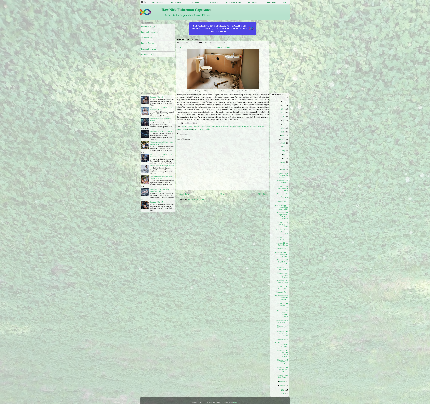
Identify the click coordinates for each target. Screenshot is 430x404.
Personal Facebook (149, 31)
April (284, 147)
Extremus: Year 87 (283, 339)
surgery (202, 129)
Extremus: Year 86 (283, 292)
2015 (283, 98)
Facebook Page (148, 26)
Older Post (262, 194)
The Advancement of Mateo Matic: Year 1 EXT (282, 298)
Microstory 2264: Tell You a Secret (282, 327)
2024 (283, 132)
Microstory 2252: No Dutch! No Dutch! (282, 224)
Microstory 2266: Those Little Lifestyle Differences (282, 353)
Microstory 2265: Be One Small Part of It (282, 333)
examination (225, 126)
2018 (283, 109)
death (213, 126)
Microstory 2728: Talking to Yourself (162, 166)
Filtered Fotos (147, 54)
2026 (283, 394)
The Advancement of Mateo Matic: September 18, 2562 (161, 143)
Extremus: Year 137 (156, 202)
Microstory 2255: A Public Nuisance (282, 244)
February (283, 139)
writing (208, 129)
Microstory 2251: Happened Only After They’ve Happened (282, 215)
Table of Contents (223, 47)
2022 (283, 124)
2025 (283, 390)
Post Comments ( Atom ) (195, 199)
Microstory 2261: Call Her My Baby (282, 305)
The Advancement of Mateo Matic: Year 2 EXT (282, 345)
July (284, 158)
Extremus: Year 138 (156, 97)
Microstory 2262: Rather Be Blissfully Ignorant (282, 314)
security (196, 129)
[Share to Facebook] (194, 123)
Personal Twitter (148, 48)
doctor (218, 126)
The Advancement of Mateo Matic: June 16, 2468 (282, 207)
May (284, 150)
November (283, 381)
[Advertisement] (233, 218)
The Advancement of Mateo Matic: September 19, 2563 (161, 177)
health (239, 126)
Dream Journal (148, 43)
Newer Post (184, 194)
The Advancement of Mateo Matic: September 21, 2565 (161, 156)
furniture (233, 126)
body (203, 126)
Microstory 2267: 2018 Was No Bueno (282, 362)
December (283, 385)
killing (249, 126)
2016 (283, 101)
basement (190, 126)
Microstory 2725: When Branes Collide (160, 119)
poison (185, 129)
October (283, 170)
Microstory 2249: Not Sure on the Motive (282, 188)
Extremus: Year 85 (283, 249)
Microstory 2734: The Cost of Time (162, 131)
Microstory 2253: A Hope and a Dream (282, 232)
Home (223, 194)
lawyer (255, 126)
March (284, 143)
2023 (283, 128)
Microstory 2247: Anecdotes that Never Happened (282, 175)
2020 (283, 117)
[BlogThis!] (188, 123)
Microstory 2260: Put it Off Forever (282, 287)
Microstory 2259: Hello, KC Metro (282, 282)
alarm (184, 126)
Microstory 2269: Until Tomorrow (282, 376)
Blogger (235, 402)
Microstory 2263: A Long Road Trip (282, 321)
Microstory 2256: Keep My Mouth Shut (282, 262)
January (283, 135)
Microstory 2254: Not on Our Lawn (282, 238)
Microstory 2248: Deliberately (282, 181)
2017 (283, 105)
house (244, 126)
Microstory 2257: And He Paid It (282, 268)
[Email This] (186, 123)
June (284, 154)
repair (190, 129)
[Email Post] (181, 123)
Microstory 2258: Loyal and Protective (282, 275)
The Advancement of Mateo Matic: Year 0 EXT (282, 254)
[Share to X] (191, 123)
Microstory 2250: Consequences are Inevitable (282, 196)
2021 (283, 120)
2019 (283, 113)
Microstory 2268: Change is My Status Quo (282, 369)
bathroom (197, 126)
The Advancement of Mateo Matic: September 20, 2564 (161, 109)
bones (208, 126)
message (261, 126)
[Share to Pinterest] (196, 123)
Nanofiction (146, 37)
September (282, 166)
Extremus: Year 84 (283, 201)
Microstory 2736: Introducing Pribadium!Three (159, 190)
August (283, 162)
